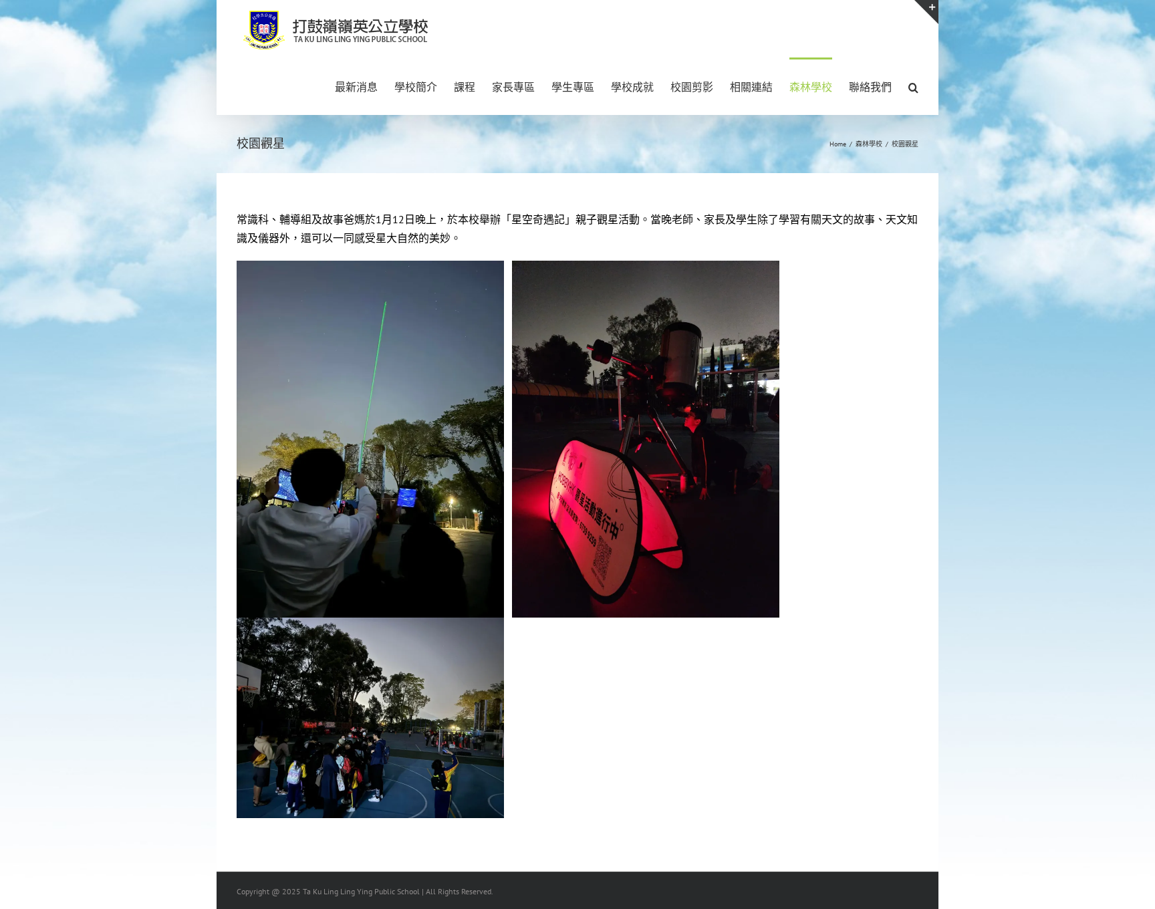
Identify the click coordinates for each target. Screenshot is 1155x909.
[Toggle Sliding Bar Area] (926, 12)
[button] (913, 86)
